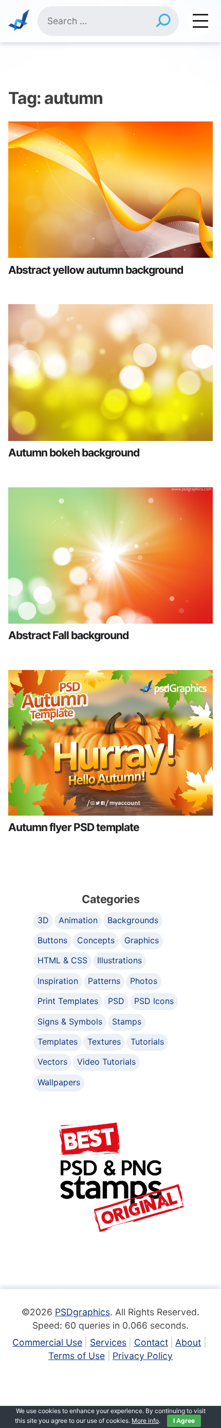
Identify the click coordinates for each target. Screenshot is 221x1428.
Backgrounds (132, 920)
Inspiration (58, 981)
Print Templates (68, 1001)
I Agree (184, 1420)
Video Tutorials (106, 1061)
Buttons (52, 940)
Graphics (141, 940)
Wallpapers (59, 1082)
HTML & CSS (62, 960)
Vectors (52, 1061)
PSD (116, 1001)
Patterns (104, 981)
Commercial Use (47, 1342)
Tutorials (147, 1041)
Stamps (126, 1021)
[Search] (163, 21)
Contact (151, 1342)
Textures (104, 1041)
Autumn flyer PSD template (73, 827)
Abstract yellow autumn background (95, 269)
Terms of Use (76, 1355)
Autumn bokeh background (73, 452)
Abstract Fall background (68, 635)
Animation (78, 920)
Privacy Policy (143, 1355)
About (188, 1342)
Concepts (96, 940)
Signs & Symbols (70, 1021)
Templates (58, 1041)
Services (108, 1342)
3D (43, 920)
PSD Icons (154, 1001)
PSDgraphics (82, 1312)
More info (145, 1420)
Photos (143, 981)
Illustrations (119, 960)
